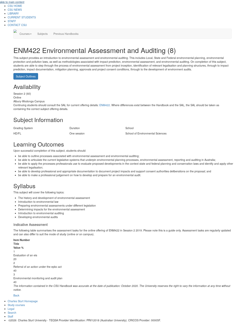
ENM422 (104, 105)
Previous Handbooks (65, 34)
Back (16, 295)
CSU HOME (15, 6)
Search (12, 312)
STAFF (12, 21)
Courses (25, 34)
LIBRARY (13, 13)
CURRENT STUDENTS (22, 17)
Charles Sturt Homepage (23, 301)
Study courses (16, 305)
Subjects (42, 34)
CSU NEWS (15, 9)
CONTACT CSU (17, 25)
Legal (11, 309)
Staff (10, 316)
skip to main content (12, 2)
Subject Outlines (26, 76)
